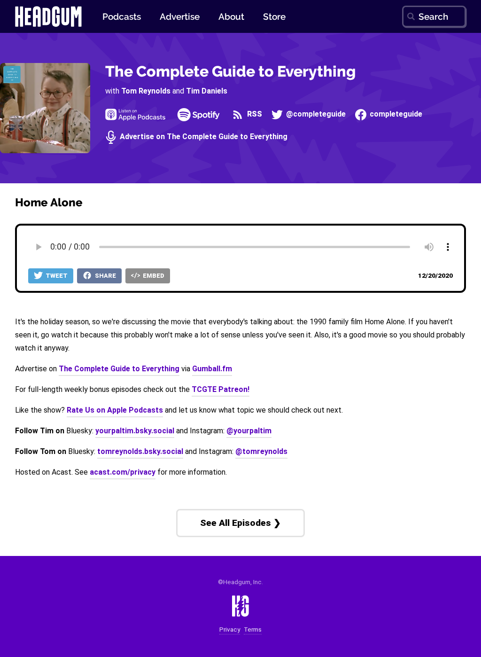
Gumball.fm (212, 368)
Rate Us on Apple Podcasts (115, 410)
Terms (253, 629)
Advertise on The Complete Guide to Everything (202, 137)
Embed (152, 275)
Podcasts (121, 16)
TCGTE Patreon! (220, 389)
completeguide (395, 114)
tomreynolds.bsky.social (140, 451)
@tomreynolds (261, 451)
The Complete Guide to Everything (230, 71)
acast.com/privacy (122, 472)
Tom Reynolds (146, 90)
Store (274, 16)
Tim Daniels (206, 90)
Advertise (180, 16)
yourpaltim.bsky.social (134, 430)
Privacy (229, 629)
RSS (253, 114)
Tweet (56, 275)
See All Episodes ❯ (240, 522)
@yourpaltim (249, 430)
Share (104, 275)
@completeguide (315, 114)
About (231, 16)
